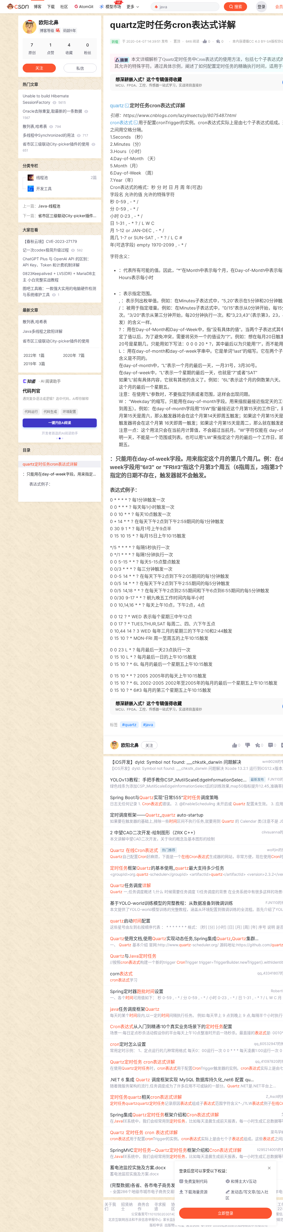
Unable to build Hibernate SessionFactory (46, 99)
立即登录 (225, 1213)
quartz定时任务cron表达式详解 (50, 464)
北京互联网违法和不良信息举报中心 (134, 1220)
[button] (57, 438)
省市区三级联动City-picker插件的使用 (56, 147)
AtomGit (86, 6)
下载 (51, 6)
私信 (80, 68)
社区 (64, 6)
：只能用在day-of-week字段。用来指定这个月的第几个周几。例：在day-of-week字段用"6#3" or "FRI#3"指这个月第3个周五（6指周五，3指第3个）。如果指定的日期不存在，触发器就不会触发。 (62, 474)
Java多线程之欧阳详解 (42, 331)
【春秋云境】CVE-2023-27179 (50, 241)
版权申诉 (156, 1225)
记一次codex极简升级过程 (53, 250)
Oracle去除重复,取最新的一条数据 (53, 114)
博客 (37, 6)
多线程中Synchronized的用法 (55, 135)
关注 (149, 745)
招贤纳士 (127, 1206)
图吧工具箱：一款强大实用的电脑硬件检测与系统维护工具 (59, 291)
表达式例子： (41, 484)
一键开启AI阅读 (59, 423)
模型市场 (113, 6)
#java (148, 724)
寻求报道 (160, 1206)
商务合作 (143, 1206)
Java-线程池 (49, 206)
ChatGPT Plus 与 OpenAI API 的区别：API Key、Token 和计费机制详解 (57, 261)
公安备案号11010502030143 (153, 1214)
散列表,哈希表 (42, 126)
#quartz (129, 724)
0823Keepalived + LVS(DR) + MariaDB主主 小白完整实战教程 (59, 276)
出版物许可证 (174, 1225)
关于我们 (110, 1206)
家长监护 (169, 1220)
